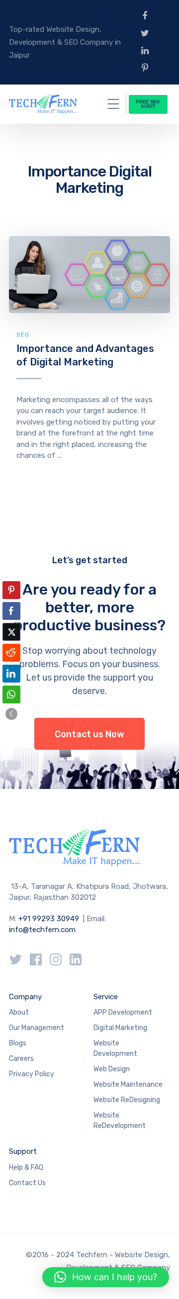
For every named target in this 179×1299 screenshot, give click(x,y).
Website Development (115, 1048)
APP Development (122, 1012)
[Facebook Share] (11, 611)
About (19, 1012)
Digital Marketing (120, 1028)
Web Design (111, 1069)
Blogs (17, 1043)
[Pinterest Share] (11, 590)
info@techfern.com (42, 929)
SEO (22, 334)
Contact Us (27, 1183)
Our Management (36, 1028)
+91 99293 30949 (49, 918)
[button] (11, 714)
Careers (21, 1058)
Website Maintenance (128, 1084)
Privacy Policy (31, 1074)
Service (105, 996)
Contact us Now (89, 734)
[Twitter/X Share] (11, 632)
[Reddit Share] (11, 653)
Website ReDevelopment (119, 1120)
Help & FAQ (26, 1167)
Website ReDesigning (126, 1100)
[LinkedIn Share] (11, 674)
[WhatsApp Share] (11, 694)
